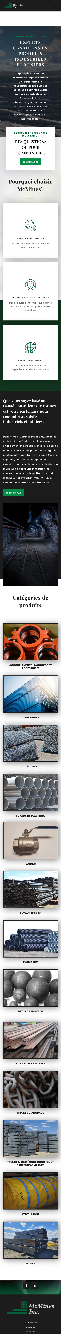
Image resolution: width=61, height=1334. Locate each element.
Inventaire (30, 1331)
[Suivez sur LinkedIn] (34, 1285)
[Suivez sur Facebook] (26, 1285)
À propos (30, 1327)
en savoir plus (13, 492)
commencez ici (30, 161)
